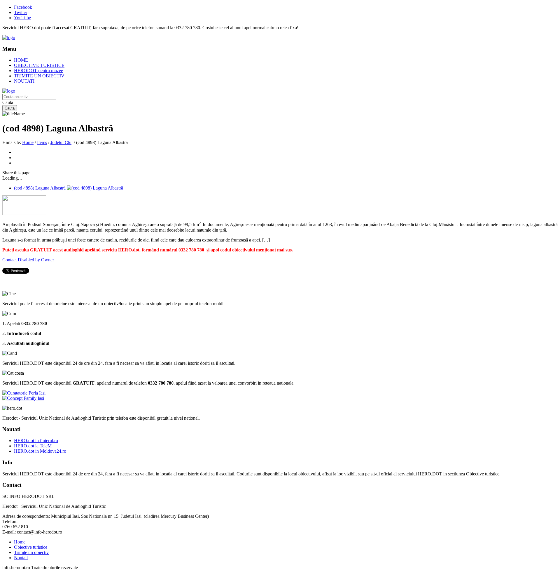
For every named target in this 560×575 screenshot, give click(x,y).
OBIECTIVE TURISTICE (39, 65)
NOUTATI (24, 81)
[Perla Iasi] (24, 392)
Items (42, 142)
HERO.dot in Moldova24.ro (40, 451)
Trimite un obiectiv (31, 552)
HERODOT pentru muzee (38, 70)
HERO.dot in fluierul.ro (36, 440)
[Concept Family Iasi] (23, 398)
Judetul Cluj (61, 142)
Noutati (21, 557)
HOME (21, 60)
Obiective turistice (30, 547)
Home (28, 142)
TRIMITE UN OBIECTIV (39, 75)
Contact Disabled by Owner (28, 259)
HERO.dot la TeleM (33, 445)
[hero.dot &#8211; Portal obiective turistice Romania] (8, 37)
